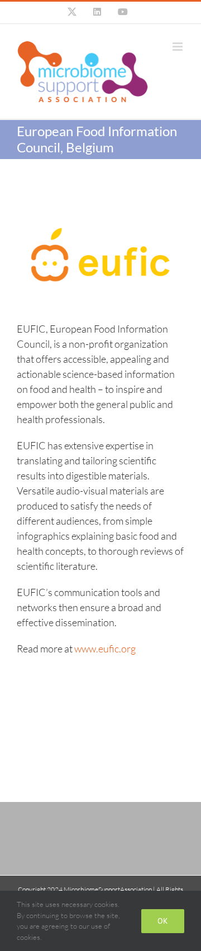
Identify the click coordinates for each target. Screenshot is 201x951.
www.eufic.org (105, 648)
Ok (162, 921)
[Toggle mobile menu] (178, 46)
